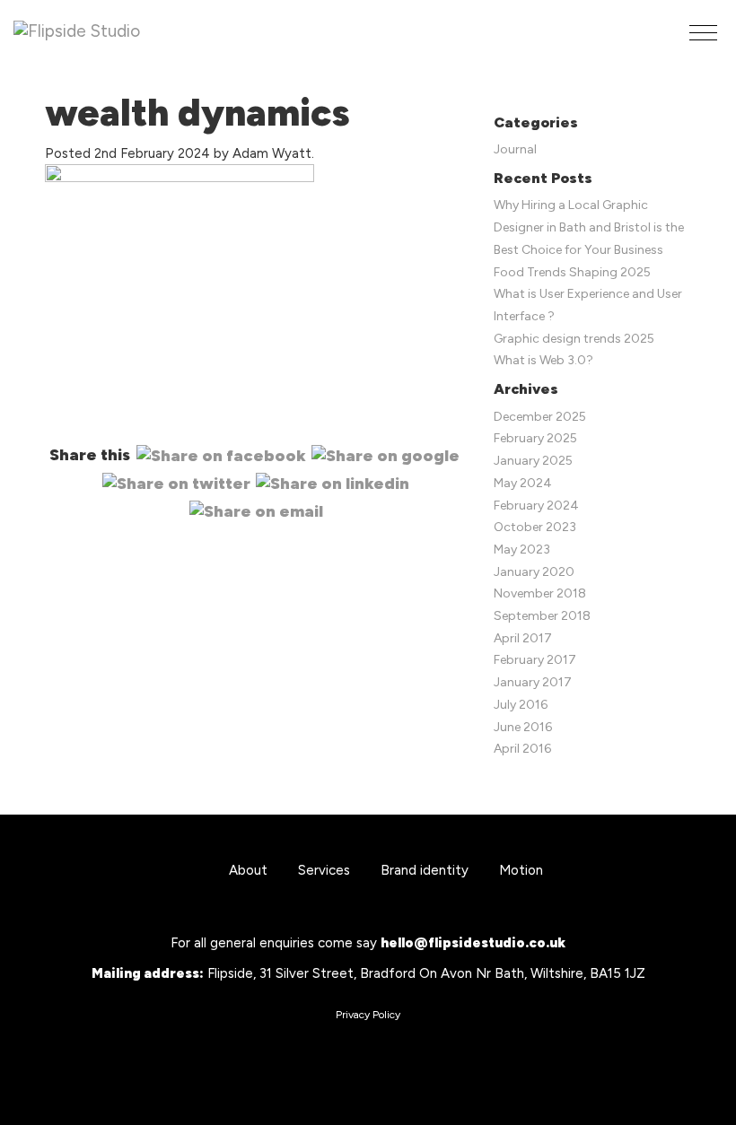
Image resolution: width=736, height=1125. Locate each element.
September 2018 (542, 616)
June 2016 (523, 727)
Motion (521, 870)
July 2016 (521, 704)
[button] (703, 33)
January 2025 (533, 460)
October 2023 (535, 527)
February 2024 (536, 505)
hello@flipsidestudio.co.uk (473, 943)
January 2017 (533, 682)
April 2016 (522, 748)
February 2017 (535, 659)
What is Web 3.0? (543, 360)
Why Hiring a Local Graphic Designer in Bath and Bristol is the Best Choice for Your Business (589, 227)
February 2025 (535, 438)
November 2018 (540, 593)
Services (324, 870)
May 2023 (522, 549)
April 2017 (523, 638)
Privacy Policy (368, 1014)
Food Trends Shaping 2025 (572, 272)
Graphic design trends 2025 (574, 338)
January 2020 (534, 572)
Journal (515, 149)
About (248, 870)
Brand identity (425, 870)
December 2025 (540, 416)
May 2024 (523, 483)
